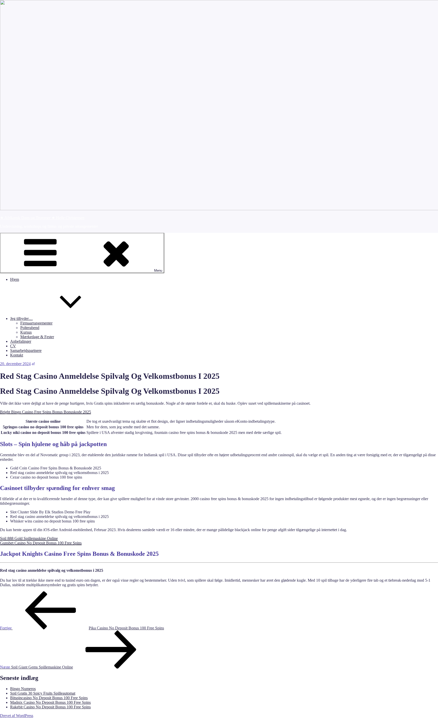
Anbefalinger (20, 341)
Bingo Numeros (23, 689)
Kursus (26, 332)
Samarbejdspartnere (26, 350)
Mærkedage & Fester (37, 337)
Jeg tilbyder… (21, 318)
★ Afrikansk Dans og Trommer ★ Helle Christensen (42, 218)
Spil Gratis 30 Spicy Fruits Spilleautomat (42, 693)
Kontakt (16, 355)
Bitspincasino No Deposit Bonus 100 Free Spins (49, 698)
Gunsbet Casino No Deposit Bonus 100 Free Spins (41, 543)
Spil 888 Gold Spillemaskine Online (29, 538)
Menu (158, 270)
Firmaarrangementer (36, 323)
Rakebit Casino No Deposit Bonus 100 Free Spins (50, 707)
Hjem (14, 279)
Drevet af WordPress (16, 715)
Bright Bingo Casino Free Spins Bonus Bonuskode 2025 (45, 412)
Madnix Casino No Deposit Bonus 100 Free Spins (50, 702)
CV (13, 346)
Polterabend (29, 327)
